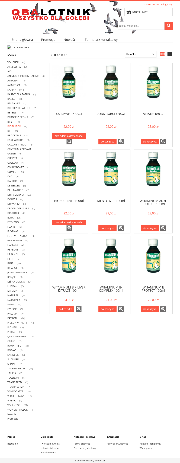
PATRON (12, 318)
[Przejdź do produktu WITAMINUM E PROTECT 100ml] (153, 261)
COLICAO (12, 162)
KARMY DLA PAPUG (18, 94)
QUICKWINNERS (16, 336)
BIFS (9, 121)
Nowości (12, 414)
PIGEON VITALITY (17, 322)
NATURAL (12, 295)
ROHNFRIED (14, 345)
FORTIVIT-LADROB (17, 235)
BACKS (11, 98)
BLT (9, 130)
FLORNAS (12, 231)
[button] (69, 141)
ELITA (10, 217)
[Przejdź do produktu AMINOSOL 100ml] (69, 87)
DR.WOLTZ (13, 203)
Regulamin (12, 443)
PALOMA (12, 313)
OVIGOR (12, 309)
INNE (10, 263)
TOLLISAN (13, 377)
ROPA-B (11, 350)
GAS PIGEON (14, 240)
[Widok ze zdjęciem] (162, 54)
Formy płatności (81, 443)
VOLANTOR (13, 405)
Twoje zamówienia (50, 443)
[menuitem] (22, 40)
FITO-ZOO (13, 222)
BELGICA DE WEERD (18, 108)
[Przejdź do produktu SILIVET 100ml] (153, 87)
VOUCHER (13, 62)
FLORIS (11, 226)
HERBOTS (12, 249)
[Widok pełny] (169, 54)
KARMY (11, 89)
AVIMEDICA (13, 85)
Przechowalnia (48, 452)
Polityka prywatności (117, 443)
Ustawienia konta (49, 448)
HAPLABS (12, 245)
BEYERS (11, 112)
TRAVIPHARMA (15, 386)
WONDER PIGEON (17, 409)
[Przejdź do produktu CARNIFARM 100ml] (111, 87)
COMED (11, 171)
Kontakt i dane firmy (150, 443)
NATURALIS (14, 300)
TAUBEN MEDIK (16, 368)
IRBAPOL (12, 267)
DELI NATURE (15, 190)
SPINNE (11, 364)
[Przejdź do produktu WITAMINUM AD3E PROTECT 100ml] (153, 174)
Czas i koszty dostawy (84, 448)
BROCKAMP (14, 135)
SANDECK (13, 354)
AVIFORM (12, 80)
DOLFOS (12, 199)
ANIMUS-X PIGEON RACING (23, 76)
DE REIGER (13, 185)
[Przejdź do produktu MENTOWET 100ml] (111, 174)
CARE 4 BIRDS (15, 140)
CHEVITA (12, 158)
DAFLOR (12, 181)
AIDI (9, 71)
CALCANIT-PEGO (16, 144)
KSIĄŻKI (11, 277)
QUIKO (11, 341)
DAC (9, 176)
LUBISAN (12, 286)
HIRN (10, 258)
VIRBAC (11, 400)
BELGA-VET (13, 103)
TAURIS (11, 373)
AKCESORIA (14, 66)
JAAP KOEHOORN (17, 272)
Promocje (12, 418)
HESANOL (13, 254)
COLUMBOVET (15, 167)
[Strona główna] (51, 14)
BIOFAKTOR (14, 126)
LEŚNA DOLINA (16, 281)
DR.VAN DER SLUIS (18, 208)
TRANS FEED (14, 382)
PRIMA (11, 332)
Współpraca (146, 448)
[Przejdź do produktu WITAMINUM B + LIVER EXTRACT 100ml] (69, 261)
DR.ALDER (13, 213)
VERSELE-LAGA (15, 396)
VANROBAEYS (15, 391)
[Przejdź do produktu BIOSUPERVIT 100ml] (69, 174)
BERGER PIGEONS (17, 117)
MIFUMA (12, 290)
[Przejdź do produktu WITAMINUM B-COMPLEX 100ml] (111, 261)
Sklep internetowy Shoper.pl (90, 460)
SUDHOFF (12, 359)
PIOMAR (12, 327)
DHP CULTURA (15, 194)
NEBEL (11, 304)
